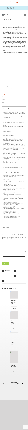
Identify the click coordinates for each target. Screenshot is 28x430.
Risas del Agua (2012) (13, 322)
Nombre (3, 253)
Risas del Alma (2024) (13, 342)
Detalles (14, 308)
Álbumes (8, 86)
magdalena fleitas (13, 88)
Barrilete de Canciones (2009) (13, 302)
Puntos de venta (5, 105)
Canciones (4, 96)
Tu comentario (5, 240)
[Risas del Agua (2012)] (14, 315)
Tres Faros (22, 383)
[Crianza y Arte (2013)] (14, 357)
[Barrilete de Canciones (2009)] (14, 295)
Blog (3, 102)
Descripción (4, 94)
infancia (8, 88)
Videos (3, 99)
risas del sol (19, 88)
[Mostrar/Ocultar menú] (4, 2)
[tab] (14, 94)
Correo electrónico (5, 258)
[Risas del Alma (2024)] (14, 335)
